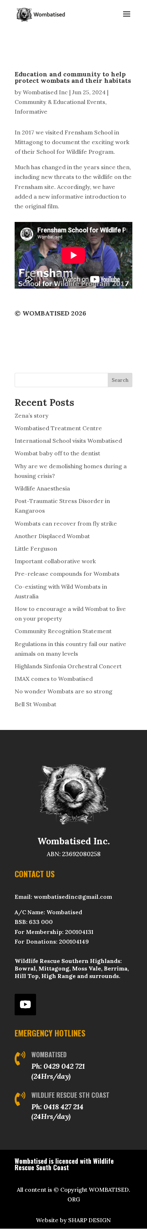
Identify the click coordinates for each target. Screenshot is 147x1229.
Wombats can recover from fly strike (66, 523)
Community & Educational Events (60, 101)
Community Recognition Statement (63, 631)
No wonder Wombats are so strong (63, 691)
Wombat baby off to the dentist (57, 453)
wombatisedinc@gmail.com (73, 896)
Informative (31, 111)
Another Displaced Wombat (52, 536)
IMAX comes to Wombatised (54, 678)
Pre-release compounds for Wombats (67, 573)
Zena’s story (32, 415)
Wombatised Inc (45, 92)
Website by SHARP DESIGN (73, 1220)
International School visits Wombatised (68, 440)
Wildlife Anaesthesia (42, 488)
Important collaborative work (55, 561)
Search (120, 380)
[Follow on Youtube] (25, 1004)
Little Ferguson (36, 548)
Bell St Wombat (35, 704)
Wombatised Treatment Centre (58, 428)
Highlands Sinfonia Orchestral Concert (68, 666)
